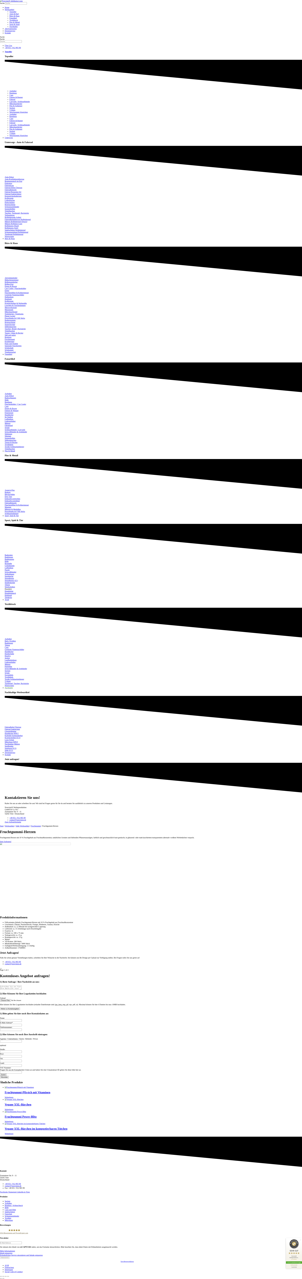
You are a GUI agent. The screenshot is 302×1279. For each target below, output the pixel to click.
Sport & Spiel (14, 24)
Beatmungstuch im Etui (13, 181)
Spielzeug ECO (10, 748)
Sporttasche (9, 576)
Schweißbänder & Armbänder (16, 432)
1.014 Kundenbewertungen (294, 1262)
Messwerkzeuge (11, 308)
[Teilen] (6, 1276)
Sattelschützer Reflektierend (15, 230)
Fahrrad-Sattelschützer (13, 194)
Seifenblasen (9, 574)
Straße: (2, 1049)
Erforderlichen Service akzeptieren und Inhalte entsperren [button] (21, 1255)
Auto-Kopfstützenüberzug (14, 179)
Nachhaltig (13, 27)
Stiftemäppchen (10, 327)
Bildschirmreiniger (12, 280)
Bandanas (13, 93)
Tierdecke (8, 598)
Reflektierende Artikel (13, 217)
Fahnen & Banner (16, 97)
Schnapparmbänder (12, 207)
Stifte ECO (9, 750)
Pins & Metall (14, 22)
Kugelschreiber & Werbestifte (16, 303)
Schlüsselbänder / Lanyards (15, 430)
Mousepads (9, 310)
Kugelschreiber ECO (12, 738)
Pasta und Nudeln (11, 344)
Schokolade (9, 348)
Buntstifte (8, 564)
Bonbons (8, 337)
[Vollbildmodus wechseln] (3, 1276)
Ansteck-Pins (10, 490)
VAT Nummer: (5, 1068)
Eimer (7, 291)
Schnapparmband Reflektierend (16, 232)
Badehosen (9, 557)
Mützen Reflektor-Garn (13, 224)
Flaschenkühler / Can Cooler (15, 404)
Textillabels (9, 445)
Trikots (7, 585)
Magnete (8, 507)
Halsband (8, 595)
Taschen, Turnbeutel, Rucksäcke (17, 213)
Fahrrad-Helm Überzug (13, 188)
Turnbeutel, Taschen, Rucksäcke (17, 683)
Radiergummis (10, 320)
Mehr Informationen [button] (7, 1251)
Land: (2, 1063)
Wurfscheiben (10, 587)
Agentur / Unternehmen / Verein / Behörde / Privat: (19, 1039)
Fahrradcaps (9, 186)
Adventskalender (11, 278)
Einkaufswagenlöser (12, 501)
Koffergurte (9, 198)
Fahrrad (12, 99)
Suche (2, 3)
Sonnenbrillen (10, 209)
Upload (3, 998)
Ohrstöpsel (9, 425)
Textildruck (13, 20)
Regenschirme (10, 205)
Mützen (7, 423)
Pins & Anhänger (15, 106)
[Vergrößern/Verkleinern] (1, 1276)
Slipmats (8, 436)
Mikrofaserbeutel (11, 312)
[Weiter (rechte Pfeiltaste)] (3, 1278)
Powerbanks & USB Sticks (15, 318)
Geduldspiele (10, 566)
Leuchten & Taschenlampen (15, 305)
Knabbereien (9, 342)
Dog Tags (8, 497)
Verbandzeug (10, 215)
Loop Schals (9, 740)
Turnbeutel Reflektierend (14, 234)
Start (1, 826)
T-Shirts (12, 110)
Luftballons (9, 419)
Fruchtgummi (10, 339)
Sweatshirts (9, 675)
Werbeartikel (9, 10)
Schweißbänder (10, 572)
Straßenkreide (10, 583)
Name (2, 1018)
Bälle (7, 400)
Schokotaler (9, 350)
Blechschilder (10, 494)
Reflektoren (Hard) (12, 226)
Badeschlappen (10, 398)
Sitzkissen (8, 434)
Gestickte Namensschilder (14, 295)
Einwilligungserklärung (127, 1261)
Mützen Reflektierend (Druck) (16, 222)
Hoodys (8, 656)
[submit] (1, 968)
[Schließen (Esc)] (8, 1276)
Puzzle (7, 570)
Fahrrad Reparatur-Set (13, 192)
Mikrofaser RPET (11, 742)
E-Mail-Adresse (6, 1023)
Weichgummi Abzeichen (18, 112)
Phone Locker (10, 316)
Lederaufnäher (10, 421)
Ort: (1, 1059)
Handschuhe (9, 654)
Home (7, 7)
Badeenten (9, 555)
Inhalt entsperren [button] (6, 1253)
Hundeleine (9, 591)
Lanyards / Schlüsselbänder (19, 102)
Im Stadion (9, 417)
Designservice (10, 31)
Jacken (7, 658)
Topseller (12, 12)
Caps (11, 95)
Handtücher (9, 415)
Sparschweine (10, 325)
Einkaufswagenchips (12, 499)
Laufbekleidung (11, 660)
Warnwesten (9, 236)
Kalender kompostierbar (14, 736)
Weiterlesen (9, 1097)
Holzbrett (8, 299)
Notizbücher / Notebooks (14, 314)
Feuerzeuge (9, 413)
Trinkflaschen (10, 211)
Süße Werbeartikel (22, 826)
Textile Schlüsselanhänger (14, 447)
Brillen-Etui (9, 284)
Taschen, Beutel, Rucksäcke (15, 329)
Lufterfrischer (10, 200)
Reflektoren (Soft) (11, 228)
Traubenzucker (10, 352)
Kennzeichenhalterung (13, 196)
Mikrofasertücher (15, 104)
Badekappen (9, 559)
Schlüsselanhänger (12, 514)
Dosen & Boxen (11, 286)
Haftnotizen (9, 297)
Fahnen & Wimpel (11, 411)
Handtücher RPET (12, 733)
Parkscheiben (10, 203)
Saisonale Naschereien (13, 346)
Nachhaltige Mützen (12, 744)
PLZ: (2, 1054)
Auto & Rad (14, 14)
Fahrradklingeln (11, 190)
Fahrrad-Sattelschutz (12, 729)
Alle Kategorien (11, 29)
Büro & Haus (14, 16)
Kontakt (8, 33)
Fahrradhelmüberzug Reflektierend (18, 219)
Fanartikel (13, 18)
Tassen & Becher (11, 442)
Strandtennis (9, 578)
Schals (7, 428)
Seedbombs (9, 746)
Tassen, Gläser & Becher (14, 333)
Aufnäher (13, 91)
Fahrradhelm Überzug (13, 727)
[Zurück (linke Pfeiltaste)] (1, 1278)
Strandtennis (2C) (11, 581)
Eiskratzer (8, 183)
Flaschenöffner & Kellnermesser (17, 293)
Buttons (7, 492)
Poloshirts (8, 666)
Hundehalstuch (10, 593)
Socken (12, 108)
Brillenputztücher (11, 282)
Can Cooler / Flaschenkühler (15, 288)
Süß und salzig (10, 335)
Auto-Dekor (9, 177)
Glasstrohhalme (10, 731)
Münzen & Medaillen (13, 509)
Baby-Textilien (10, 641)
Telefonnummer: (6, 1027)
